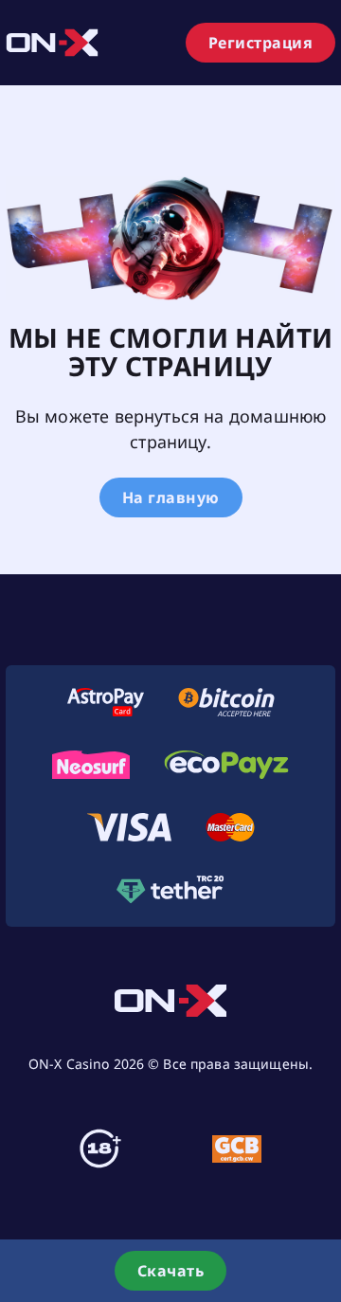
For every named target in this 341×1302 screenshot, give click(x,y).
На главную (171, 497)
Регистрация (261, 42)
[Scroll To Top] (322, 1202)
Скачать (171, 1270)
